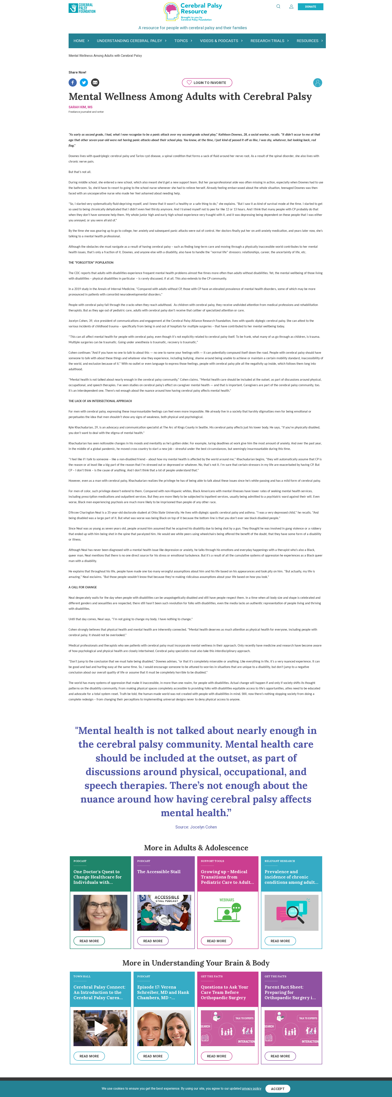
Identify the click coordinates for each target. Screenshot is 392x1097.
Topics (181, 41)
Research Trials (267, 41)
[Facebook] (73, 81)
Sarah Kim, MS (80, 107)
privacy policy (251, 1088)
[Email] (95, 81)
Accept (278, 1089)
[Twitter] (84, 81)
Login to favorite (210, 82)
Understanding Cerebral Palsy (129, 41)
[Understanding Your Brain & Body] (318, 83)
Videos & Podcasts (219, 41)
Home (79, 41)
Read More (89, 941)
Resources (307, 41)
